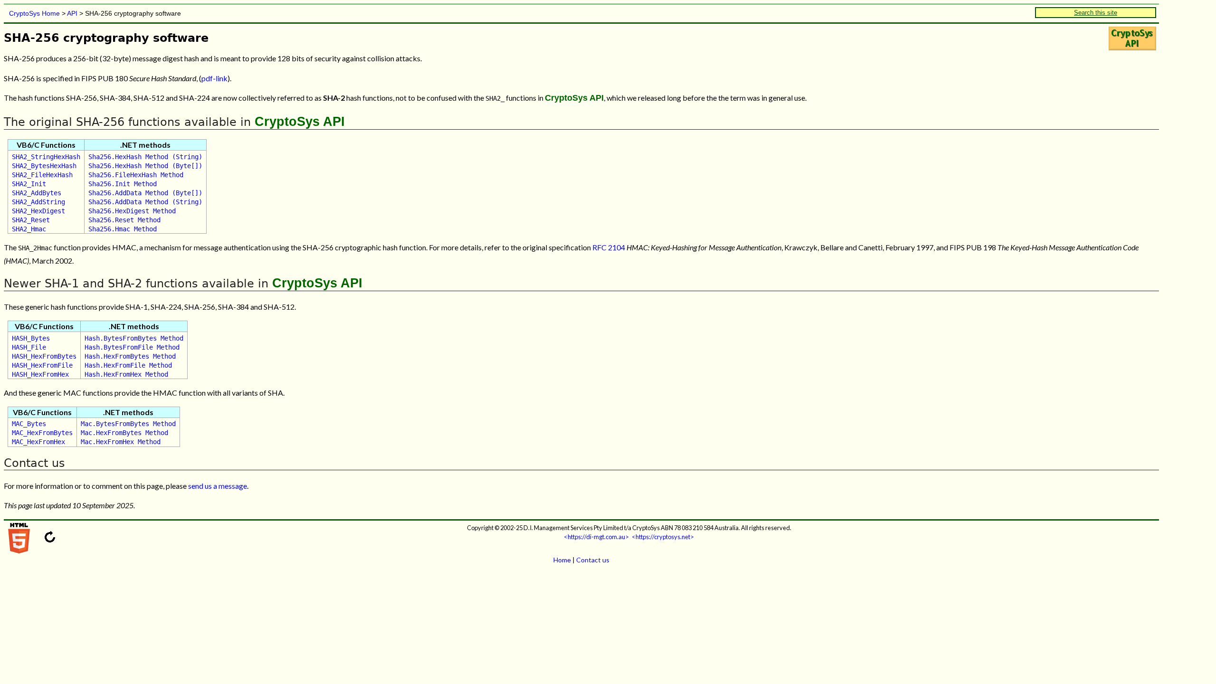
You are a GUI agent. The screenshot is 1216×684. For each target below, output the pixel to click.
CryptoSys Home (34, 13)
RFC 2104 (608, 247)
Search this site (1095, 12)
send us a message (217, 485)
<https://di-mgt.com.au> (596, 537)
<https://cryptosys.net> (663, 537)
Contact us (592, 560)
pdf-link (214, 78)
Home (562, 560)
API (72, 13)
